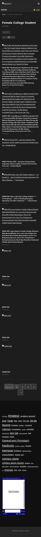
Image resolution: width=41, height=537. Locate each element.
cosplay (24, 429)
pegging (27, 463)
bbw (15, 421)
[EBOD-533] (20, 294)
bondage (14, 425)
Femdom (5, 437)
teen (19, 470)
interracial (7, 450)
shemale (8, 470)
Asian (10, 420)
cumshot (30, 429)
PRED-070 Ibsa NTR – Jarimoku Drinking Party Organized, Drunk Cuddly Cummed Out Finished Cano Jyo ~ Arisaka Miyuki (19, 164)
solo (15, 470)
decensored (5, 433)
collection (6, 429)
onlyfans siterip (10, 458)
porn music (5, 466)
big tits (33, 421)
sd (2, 470)
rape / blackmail (14, 466)
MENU (5, 10)
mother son (19, 455)
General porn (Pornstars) (15, 440)
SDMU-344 (5, 276)
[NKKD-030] (20, 324)
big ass (26, 421)
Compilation (16, 429)
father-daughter (23, 433)
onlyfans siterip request (13, 463)
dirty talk (14, 433)
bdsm (20, 421)
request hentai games (32, 466)
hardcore (8, 445)
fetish (12, 437)
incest (28, 446)
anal (4, 421)
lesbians (17, 451)
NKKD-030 (5, 337)
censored (28, 425)
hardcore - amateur (20, 446)
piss (32, 463)
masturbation (8, 454)
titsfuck (24, 470)
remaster (23, 466)
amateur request (27, 416)
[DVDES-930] (20, 357)
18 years (4, 416)
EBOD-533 (5, 307)
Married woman (26, 451)
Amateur (13, 415)
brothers (21, 425)
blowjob (6, 425)
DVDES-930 (6, 372)
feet (29, 433)
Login (37, 10)
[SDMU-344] (20, 261)
